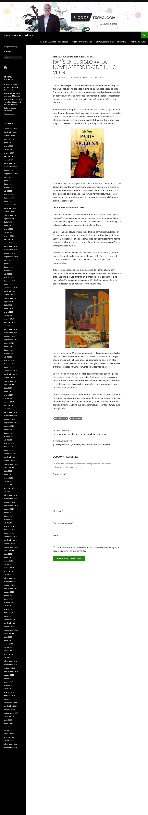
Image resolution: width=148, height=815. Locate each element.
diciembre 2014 (10, 495)
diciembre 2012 (10, 578)
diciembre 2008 (10, 744)
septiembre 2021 (11, 215)
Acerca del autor (138, 42)
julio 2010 (8, 678)
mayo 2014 (8, 519)
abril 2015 (8, 481)
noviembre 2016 (10, 416)
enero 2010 (8, 699)
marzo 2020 (9, 277)
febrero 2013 (9, 571)
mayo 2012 (8, 602)
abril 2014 (8, 523)
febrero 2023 (9, 156)
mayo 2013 (8, 561)
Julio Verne (76, 418)
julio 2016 (8, 429)
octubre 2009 (9, 709)
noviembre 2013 (10, 540)
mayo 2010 (8, 685)
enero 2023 (8, 160)
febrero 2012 (9, 613)
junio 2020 (8, 267)
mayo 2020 (8, 270)
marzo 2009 (9, 734)
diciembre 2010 (10, 661)
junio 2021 (8, 225)
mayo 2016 (8, 436)
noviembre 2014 (10, 499)
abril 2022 (8, 191)
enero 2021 (8, 243)
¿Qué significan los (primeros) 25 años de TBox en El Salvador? (82, 443)
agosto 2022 (9, 177)
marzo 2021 (9, 236)
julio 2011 (8, 637)
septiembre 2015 (11, 464)
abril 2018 (8, 357)
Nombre (58, 511)
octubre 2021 (9, 212)
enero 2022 (8, 201)
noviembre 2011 (10, 623)
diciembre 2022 (10, 163)
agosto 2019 (9, 301)
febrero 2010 (9, 696)
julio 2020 (8, 263)
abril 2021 (8, 232)
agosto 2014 (9, 509)
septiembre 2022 (11, 174)
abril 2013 (8, 564)
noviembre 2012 (10, 581)
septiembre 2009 (11, 713)
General (90, 57)
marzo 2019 (9, 319)
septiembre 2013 (11, 547)
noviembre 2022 (10, 167)
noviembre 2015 (10, 457)
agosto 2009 (9, 716)
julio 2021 (8, 222)
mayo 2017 (8, 395)
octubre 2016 (9, 419)
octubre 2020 (9, 253)
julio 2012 (8, 595)
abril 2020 (8, 274)
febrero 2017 (9, 405)
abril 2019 (8, 315)
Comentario (59, 474)
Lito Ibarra (76, 78)
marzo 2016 (9, 443)
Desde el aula (59, 57)
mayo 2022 (8, 187)
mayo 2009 (8, 727)
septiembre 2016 (11, 422)
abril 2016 (8, 440)
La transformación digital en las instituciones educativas (80, 432)
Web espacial (9, 114)
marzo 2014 (9, 526)
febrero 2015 (9, 488)
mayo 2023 (8, 146)
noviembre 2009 (10, 706)
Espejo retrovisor (76, 57)
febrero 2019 (9, 322)
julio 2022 (8, 180)
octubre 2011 (9, 626)
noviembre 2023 (10, 132)
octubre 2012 (9, 585)
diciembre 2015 (10, 454)
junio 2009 (8, 723)
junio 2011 (8, 640)
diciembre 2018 (10, 329)
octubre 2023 (9, 136)
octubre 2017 (9, 378)
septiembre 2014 (11, 505)
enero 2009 (8, 741)
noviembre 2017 (10, 374)
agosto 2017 (9, 384)
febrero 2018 (9, 364)
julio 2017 (8, 388)
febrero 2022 (9, 198)
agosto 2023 (9, 139)
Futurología (61, 418)
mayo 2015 (8, 478)
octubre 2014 (9, 502)
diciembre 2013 (10, 537)
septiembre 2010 (11, 671)
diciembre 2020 (10, 246)
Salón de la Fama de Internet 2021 (54, 42)
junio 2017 (8, 391)
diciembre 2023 (10, 129)
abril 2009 (8, 730)
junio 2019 (8, 308)
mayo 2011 (8, 644)
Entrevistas (122, 42)
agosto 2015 (9, 467)
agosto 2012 (9, 592)
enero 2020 (8, 284)
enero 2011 (8, 658)
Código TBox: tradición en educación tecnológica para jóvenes (13, 102)
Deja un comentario (94, 78)
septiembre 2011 (11, 630)
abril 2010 (8, 689)
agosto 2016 (9, 426)
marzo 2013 (9, 568)
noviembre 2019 (10, 291)
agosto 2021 (9, 219)
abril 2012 (8, 606)
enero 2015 (8, 492)
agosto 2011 (9, 633)
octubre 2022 (9, 170)
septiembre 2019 (11, 298)
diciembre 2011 (10, 620)
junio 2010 (8, 682)
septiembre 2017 (11, 381)
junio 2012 (8, 599)
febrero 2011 (9, 654)
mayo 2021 (8, 229)
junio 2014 (8, 516)
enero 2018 (8, 367)
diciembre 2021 (10, 205)
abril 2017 (8, 398)
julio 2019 (8, 305)
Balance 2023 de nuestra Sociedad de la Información (13, 87)
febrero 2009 (9, 737)
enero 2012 (8, 616)
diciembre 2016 (10, 412)
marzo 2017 (9, 402)
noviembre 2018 (10, 333)
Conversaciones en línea (18, 35)
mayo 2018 (8, 353)
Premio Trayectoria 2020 (82, 42)
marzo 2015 (9, 485)
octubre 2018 (9, 336)
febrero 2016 (9, 447)
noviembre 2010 (10, 664)
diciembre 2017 (10, 371)
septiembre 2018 (11, 340)
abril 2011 (8, 647)
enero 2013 (8, 575)
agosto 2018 (9, 343)
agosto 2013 (9, 550)
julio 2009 (8, 720)
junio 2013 (8, 557)
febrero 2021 (9, 239)
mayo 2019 (8, 312)
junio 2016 (8, 433)
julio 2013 (8, 554)
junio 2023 (8, 142)
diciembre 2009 (10, 702)
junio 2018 (8, 350)
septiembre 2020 (11, 257)
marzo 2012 (9, 609)
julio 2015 (8, 471)
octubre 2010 (9, 668)
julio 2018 (8, 346)
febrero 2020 (9, 281)
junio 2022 (8, 184)
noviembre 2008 (10, 747)
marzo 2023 (9, 153)
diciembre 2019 (10, 288)
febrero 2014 (9, 530)
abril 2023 (8, 149)
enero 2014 (8, 533)
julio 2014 (8, 512)
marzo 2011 (9, 651)
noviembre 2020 (10, 250)
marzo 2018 (9, 360)
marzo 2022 (9, 194)
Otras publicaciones (105, 42)
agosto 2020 (9, 260)
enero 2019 (8, 326)
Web (55, 535)
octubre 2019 (9, 295)
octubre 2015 (9, 460)
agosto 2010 (9, 675)
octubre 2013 (9, 543)
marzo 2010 (9, 692)
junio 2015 (8, 474)
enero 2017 (8, 409)
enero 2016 (8, 450)
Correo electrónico (63, 523)
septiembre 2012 (11, 588)
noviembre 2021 (10, 208)
